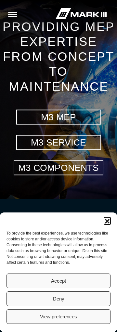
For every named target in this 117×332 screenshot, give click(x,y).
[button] (107, 220)
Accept (58, 281)
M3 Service (58, 142)
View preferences (58, 316)
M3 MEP (58, 117)
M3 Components (58, 167)
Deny (58, 298)
